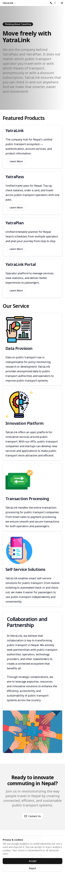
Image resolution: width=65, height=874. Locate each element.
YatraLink (8, 2)
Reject (32, 868)
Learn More (16, 161)
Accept (32, 861)
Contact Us (34, 816)
